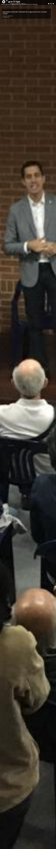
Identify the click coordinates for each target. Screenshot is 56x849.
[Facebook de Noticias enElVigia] (48, 4)
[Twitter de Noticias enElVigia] (50, 4)
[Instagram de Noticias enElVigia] (53, 4)
